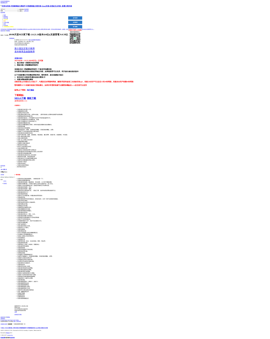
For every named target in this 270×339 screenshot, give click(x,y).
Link (8, 320)
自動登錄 (21, 9)
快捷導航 (3, 12)
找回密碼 (26, 9)
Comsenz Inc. (10, 335)
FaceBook (5, 25)
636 (2, 169)
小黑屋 (6, 327)
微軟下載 (31, 98)
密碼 (2, 10)
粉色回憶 (3, 165)
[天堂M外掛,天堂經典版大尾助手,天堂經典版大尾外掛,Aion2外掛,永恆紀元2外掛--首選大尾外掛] (36, 6)
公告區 (63, 29)
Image (5, 320)
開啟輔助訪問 (4, 2)
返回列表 (3, 30)
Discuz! (8, 332)
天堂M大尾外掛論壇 (56, 29)
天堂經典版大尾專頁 (8, 26)
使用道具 (16, 314)
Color (3, 320)
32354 (4, 181)
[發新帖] (7, 30)
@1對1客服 (6, 22)
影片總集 (75, 26)
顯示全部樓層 (32, 39)
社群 (4, 24)
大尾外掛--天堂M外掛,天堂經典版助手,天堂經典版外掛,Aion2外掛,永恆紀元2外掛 (28, 327)
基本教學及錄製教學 (24, 51)
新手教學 (75, 18)
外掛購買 (5, 19)
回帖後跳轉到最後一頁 (19, 324)
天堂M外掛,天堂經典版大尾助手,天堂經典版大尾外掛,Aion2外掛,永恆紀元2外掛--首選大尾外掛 (24, 29)
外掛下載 (5, 18)
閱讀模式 (38, 39)
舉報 (20, 314)
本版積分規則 (4, 324)
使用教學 (75, 22)
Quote (11, 320)
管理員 (2, 174)
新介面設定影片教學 (24, 48)
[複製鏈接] (11, 38)
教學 (4, 21)
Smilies (17, 320)
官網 (4, 15)
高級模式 (3, 318)
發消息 (5, 183)
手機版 (2, 327)
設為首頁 (3, 1)
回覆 (15, 312)
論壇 (5, 16)
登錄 (14, 321)
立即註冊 (26, 10)
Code (14, 320)
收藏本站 (7, 1)
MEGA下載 (20, 98)
